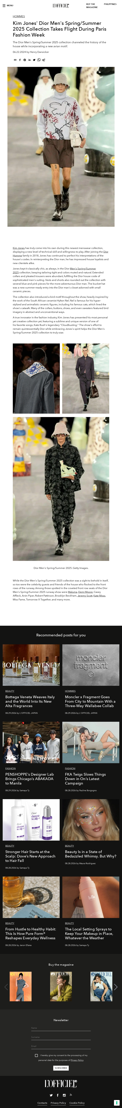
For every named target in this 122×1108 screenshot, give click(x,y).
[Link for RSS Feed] (70, 1095)
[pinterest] (24, 60)
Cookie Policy (77, 1102)
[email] (15, 60)
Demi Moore (85, 591)
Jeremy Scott (85, 595)
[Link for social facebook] (57, 1095)
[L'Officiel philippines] (61, 6)
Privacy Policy (77, 1060)
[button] (116, 987)
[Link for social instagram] (64, 1095)
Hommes (19, 16)
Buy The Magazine (92, 6)
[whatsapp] (39, 60)
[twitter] (34, 60)
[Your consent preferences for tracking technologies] (117, 1103)
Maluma (72, 591)
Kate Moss (99, 595)
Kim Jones (19, 248)
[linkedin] (29, 60)
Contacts (42, 1102)
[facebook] (20, 60)
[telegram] (43, 60)
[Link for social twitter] (51, 1095)
